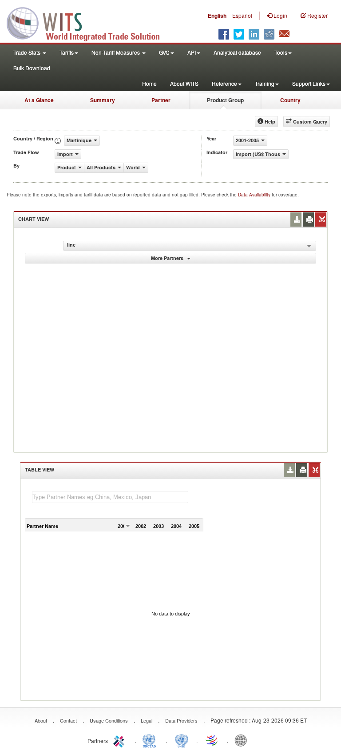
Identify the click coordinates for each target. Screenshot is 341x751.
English (217, 16)
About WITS (184, 83)
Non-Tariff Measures (116, 52)
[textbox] (110, 497)
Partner (160, 100)
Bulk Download (31, 68)
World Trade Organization (212, 740)
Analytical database (237, 52)
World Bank (243, 740)
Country (290, 100)
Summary (102, 100)
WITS (89, 22)
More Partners (168, 258)
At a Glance (39, 100)
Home (149, 83)
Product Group (225, 100)
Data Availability (255, 195)
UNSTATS (181, 740)
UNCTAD (151, 740)
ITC (120, 740)
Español (242, 15)
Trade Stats (27, 52)
